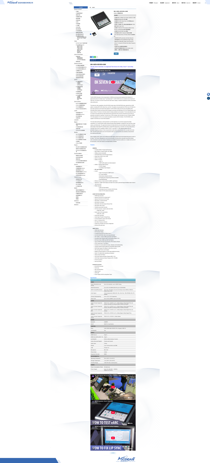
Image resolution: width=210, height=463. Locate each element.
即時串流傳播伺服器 (79, 75)
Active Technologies (78, 54)
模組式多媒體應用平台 (80, 190)
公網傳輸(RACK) (79, 70)
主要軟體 (78, 96)
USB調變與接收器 (79, 86)
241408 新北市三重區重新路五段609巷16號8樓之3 (85, 461)
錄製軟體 (78, 97)
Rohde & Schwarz (78, 9)
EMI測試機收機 (79, 30)
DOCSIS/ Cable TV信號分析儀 (81, 43)
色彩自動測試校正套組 (80, 162)
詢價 (116, 53)
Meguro (75, 122)
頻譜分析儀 (78, 14)
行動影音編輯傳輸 (79, 72)
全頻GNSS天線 (79, 49)
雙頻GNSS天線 (79, 47)
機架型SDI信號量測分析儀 (81, 148)
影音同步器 (78, 202)
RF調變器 (78, 87)
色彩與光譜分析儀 (79, 157)
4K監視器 (77, 141)
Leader (75, 110)
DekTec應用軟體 (79, 95)
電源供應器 (78, 18)
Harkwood (76, 200)
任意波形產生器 (79, 58)
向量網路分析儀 (79, 16)
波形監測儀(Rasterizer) (80, 114)
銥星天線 (78, 51)
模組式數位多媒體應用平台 (81, 191)
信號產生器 (78, 20)
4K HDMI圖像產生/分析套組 (81, 139)
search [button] (206, 3)
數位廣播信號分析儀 (79, 35)
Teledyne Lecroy (77, 177)
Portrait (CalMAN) (77, 153)
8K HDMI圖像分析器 (79, 137)
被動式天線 (79, 50)
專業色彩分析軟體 (79, 155)
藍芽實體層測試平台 (79, 182)
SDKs (78, 99)
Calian (75, 41)
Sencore (76, 164)
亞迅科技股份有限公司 (20, 2)
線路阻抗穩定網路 (79, 32)
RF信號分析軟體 (79, 93)
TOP (208, 98)
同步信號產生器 (79, 116)
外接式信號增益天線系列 (80, 74)
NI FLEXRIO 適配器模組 (81, 59)
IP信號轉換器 (78, 91)
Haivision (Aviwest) (78, 63)
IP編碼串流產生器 (79, 193)
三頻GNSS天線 (79, 48)
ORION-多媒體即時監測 (80, 105)
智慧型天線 (79, 52)
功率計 (77, 21)
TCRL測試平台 (78, 180)
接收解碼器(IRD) (79, 166)
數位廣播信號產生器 (79, 34)
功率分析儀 (78, 27)
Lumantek (76, 119)
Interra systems (77, 101)
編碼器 (77, 197)
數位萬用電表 (78, 28)
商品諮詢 (208, 94)
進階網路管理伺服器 (79, 77)
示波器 (77, 11)
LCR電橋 (77, 25)
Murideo (76, 132)
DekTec (75, 79)
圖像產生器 (78, 159)
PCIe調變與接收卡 (79, 81)
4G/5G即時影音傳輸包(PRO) (81, 67)
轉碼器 (77, 198)
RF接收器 (78, 88)
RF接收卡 (78, 83)
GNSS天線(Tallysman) (80, 44)
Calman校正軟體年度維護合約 (81, 160)
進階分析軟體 (79, 98)
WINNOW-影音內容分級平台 (81, 108)
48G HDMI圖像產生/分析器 (81, 134)
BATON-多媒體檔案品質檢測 (81, 103)
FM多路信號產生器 (79, 126)
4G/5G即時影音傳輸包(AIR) (81, 68)
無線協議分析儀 (79, 179)
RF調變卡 (78, 82)
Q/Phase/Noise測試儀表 (80, 130)
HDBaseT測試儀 (79, 143)
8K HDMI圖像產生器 (79, 136)
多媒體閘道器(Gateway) (80, 168)
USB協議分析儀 (79, 186)
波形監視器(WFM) (79, 112)
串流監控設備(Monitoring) (80, 175)
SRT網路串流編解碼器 (80, 65)
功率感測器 (78, 23)
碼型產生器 (78, 61)
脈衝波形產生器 (79, 57)
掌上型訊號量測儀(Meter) (80, 173)
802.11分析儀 (78, 184)
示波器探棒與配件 (79, 13)
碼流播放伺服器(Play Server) (81, 171)
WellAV (75, 188)
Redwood (76, 204)
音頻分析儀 (78, 128)
